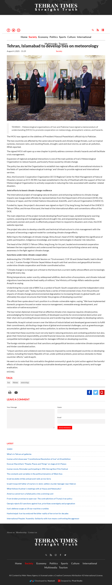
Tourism (63, 43)
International (84, 36)
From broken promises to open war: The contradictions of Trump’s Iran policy (39, 498)
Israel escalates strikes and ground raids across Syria (29, 479)
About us (11, 532)
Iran (8, 382)
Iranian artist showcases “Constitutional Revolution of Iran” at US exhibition (39, 459)
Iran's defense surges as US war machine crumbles (28, 508)
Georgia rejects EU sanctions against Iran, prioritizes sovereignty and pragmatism (41, 503)
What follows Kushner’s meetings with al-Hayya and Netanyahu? (34, 488)
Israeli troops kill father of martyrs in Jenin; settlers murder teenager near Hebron (41, 484)
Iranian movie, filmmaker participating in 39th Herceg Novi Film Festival (37, 469)
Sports (62, 36)
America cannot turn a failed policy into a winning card (30, 494)
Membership (21, 532)
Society (33, 36)
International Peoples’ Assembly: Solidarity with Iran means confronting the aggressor (43, 518)
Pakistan (15, 382)
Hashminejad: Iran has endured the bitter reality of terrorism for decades (37, 513)
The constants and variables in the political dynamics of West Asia (34, 474)
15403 (9, 449)
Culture (71, 36)
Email (59, 417)
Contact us (32, 532)
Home (24, 36)
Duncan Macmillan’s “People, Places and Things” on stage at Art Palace (36, 464)
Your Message (12, 407)
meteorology (25, 382)
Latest (10, 443)
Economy (43, 36)
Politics (54, 36)
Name (59, 407)
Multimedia (51, 43)
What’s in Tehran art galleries (19, 454)
